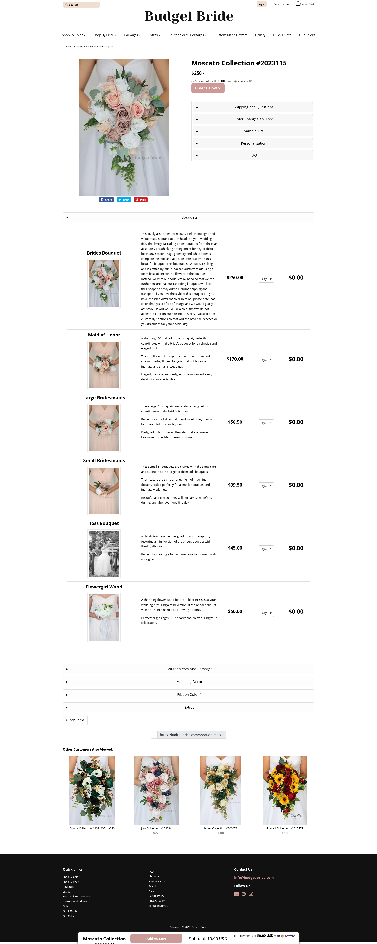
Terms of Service (158, 905)
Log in (262, 4)
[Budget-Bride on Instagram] (251, 894)
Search (152, 886)
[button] (252, 81)
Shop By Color (73, 35)
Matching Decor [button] (189, 681)
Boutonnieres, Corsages (186, 35)
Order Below (206, 88)
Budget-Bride (199, 927)
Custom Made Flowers (231, 35)
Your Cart (307, 4)
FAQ (253, 155)
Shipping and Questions (254, 107)
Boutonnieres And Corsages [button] (189, 668)
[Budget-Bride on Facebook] (236, 894)
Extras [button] (189, 707)
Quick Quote (282, 35)
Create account (283, 4)
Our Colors (307, 35)
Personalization (253, 143)
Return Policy (156, 896)
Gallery (260, 35)
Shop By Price (103, 35)
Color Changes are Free (254, 119)
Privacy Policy (157, 901)
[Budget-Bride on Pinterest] (244, 894)
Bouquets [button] (189, 217)
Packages (131, 35)
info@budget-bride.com (254, 877)
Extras (154, 35)
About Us (154, 876)
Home (69, 46)
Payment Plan (157, 881)
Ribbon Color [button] (189, 694)
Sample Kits (254, 131)
